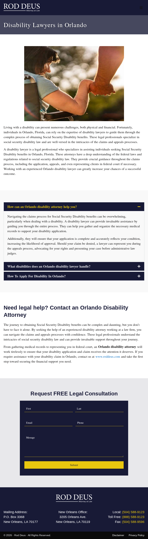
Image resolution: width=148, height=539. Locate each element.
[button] (141, 7)
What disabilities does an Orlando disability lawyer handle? (48, 266)
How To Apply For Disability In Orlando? (36, 276)
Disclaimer (118, 535)
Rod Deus (20, 535)
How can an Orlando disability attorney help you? (42, 206)
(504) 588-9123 (133, 512)
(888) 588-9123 (133, 517)
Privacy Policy (136, 535)
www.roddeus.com (107, 356)
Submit (74, 465)
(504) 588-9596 (133, 522)
